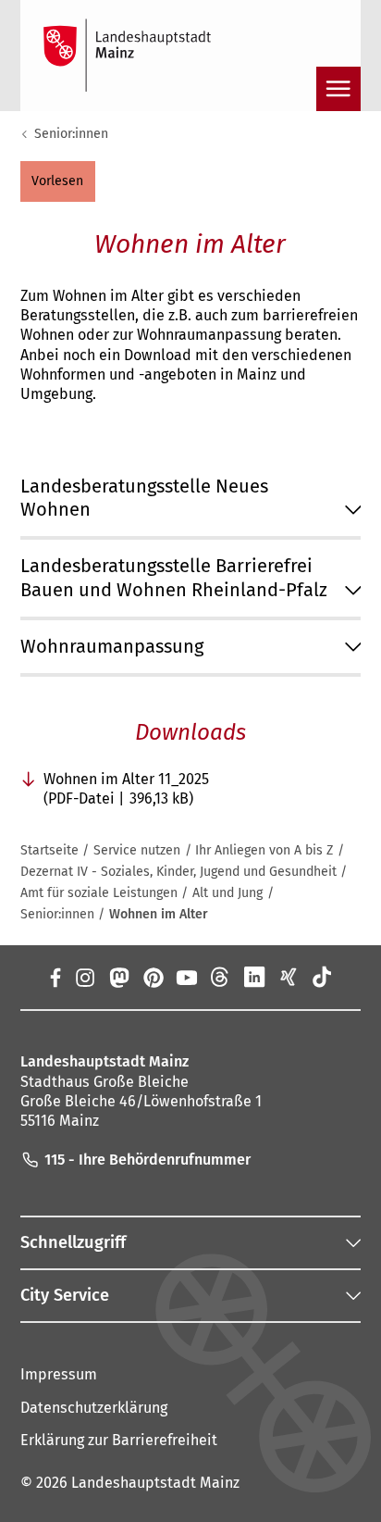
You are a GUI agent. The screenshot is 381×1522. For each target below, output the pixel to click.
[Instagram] (85, 976)
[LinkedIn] (255, 976)
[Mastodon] (119, 976)
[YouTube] (186, 976)
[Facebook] (55, 976)
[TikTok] (322, 976)
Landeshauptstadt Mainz (155, 1482)
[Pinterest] (152, 976)
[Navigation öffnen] (338, 89)
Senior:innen (71, 134)
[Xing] (288, 976)
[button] (57, 181)
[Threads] (220, 976)
